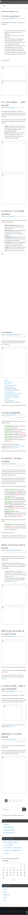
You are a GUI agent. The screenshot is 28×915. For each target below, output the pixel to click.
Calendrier (3, 678)
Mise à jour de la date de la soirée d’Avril (12, 632)
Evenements (17, 334)
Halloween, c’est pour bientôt (11, 735)
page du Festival (19, 446)
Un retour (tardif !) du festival (10, 842)
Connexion (6, 824)
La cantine (14, 581)
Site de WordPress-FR (9, 832)
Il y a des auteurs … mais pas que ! (13, 103)
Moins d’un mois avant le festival (13, 546)
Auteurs (5, 889)
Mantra (19, 911)
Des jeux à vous (4, 911)
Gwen (4, 18)
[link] (6, 380)
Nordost (12, 576)
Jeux (4, 900)
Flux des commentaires (9, 830)
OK (23, 809)
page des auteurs (14, 447)
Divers (13, 18)
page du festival (17, 725)
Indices (5, 897)
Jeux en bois (12, 726)
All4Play (14, 237)
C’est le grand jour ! (10, 16)
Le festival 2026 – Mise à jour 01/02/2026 (13, 687)
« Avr (13, 880)
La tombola (6, 332)
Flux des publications (8, 827)
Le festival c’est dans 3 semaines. (12, 460)
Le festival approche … (12, 412)
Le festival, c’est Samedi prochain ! (12, 212)
